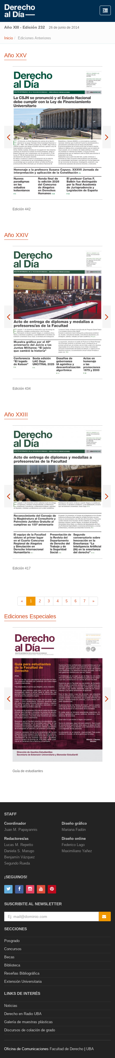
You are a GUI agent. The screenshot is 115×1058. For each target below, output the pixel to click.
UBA (90, 1049)
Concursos (12, 949)
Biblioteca (12, 965)
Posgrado (12, 941)
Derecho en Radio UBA (23, 1014)
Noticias (10, 1006)
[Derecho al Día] (19, 11)
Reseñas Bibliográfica (21, 973)
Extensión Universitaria (23, 981)
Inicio (8, 38)
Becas (9, 957)
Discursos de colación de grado (29, 1030)
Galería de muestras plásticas (28, 1022)
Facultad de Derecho (66, 1049)
